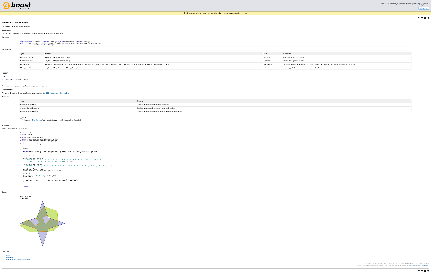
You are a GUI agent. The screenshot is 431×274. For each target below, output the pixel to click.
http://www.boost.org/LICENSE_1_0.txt (419, 265)
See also (5, 252)
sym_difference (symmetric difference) (18, 259)
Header (5, 73)
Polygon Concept (36, 120)
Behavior (5, 97)
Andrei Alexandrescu (410, 5)
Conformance (7, 90)
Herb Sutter (399, 5)
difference (9, 257)
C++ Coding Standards (423, 5)
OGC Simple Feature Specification (57, 93)
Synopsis (5, 37)
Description (6, 30)
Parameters (6, 49)
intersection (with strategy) (15, 22)
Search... (424, 8)
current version (235, 13)
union (8, 255)
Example (5, 125)
